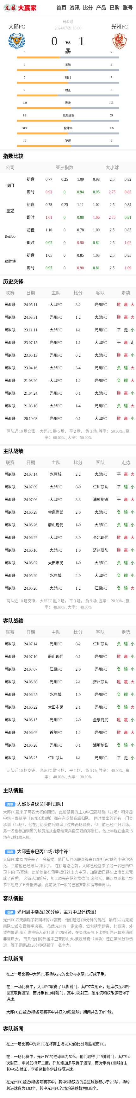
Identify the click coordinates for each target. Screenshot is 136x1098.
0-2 (78, 355)
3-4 (78, 368)
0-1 (78, 393)
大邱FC (17, 26)
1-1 (78, 330)
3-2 (78, 305)
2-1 (78, 682)
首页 (61, 7)
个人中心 (128, 8)
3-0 (78, 538)
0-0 (78, 487)
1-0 (78, 525)
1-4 (78, 406)
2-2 (78, 474)
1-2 (78, 317)
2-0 (78, 512)
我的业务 (114, 8)
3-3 (78, 500)
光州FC (119, 26)
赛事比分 (88, 8)
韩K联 (68, 22)
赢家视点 (75, 8)
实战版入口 (101, 8)
